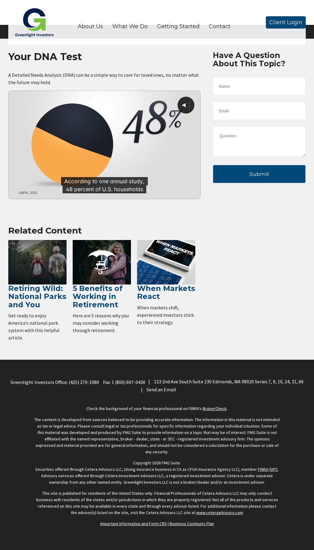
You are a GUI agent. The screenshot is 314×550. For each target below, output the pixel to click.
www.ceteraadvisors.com (219, 512)
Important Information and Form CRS (133, 523)
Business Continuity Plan (192, 523)
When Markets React (166, 292)
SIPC (274, 469)
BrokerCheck (215, 408)
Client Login (285, 22)
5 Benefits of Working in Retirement (98, 296)
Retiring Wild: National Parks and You (37, 296)
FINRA (263, 469)
